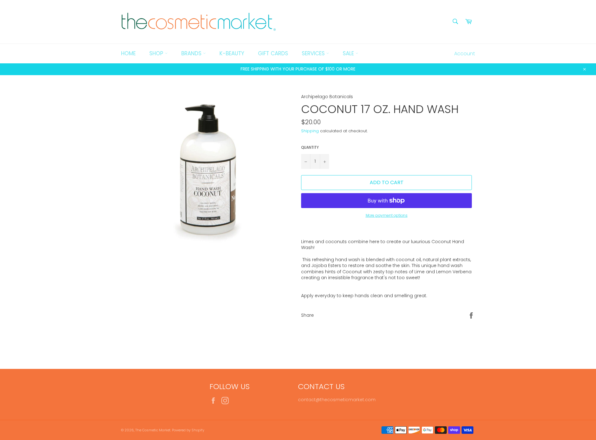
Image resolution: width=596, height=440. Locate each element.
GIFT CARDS (273, 53)
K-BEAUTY (231, 53)
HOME (128, 53)
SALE (349, 53)
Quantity (310, 147)
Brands (192, 53)
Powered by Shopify (188, 430)
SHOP (157, 53)
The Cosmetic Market (152, 430)
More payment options (387, 215)
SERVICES (314, 53)
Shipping (310, 131)
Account (464, 53)
